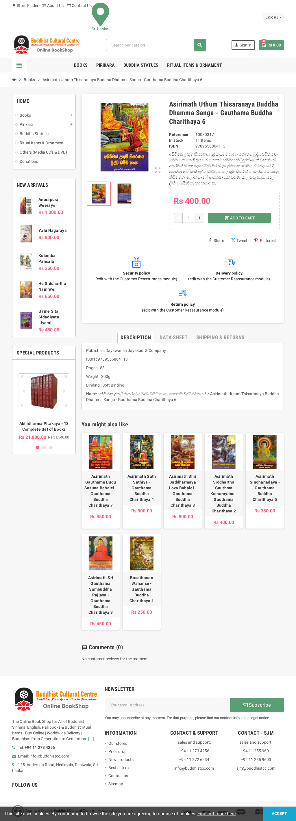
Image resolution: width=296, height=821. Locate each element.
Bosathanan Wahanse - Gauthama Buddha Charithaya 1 (142, 589)
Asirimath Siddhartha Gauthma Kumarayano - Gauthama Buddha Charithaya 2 (223, 493)
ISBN (173, 146)
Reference (178, 134)
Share (219, 240)
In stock (176, 140)
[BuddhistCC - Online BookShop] (46, 44)
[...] (91, 738)
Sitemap (115, 783)
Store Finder (25, 5)
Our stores (117, 743)
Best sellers (118, 767)
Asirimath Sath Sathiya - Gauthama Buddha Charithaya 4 (141, 488)
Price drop (117, 751)
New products (121, 759)
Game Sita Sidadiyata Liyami (48, 317)
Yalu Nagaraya (52, 230)
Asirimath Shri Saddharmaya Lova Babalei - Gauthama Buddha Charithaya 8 (183, 490)
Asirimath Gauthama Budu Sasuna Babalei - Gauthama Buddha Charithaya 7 (100, 490)
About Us (55, 5)
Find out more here (216, 813)
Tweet (241, 240)
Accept (279, 813)
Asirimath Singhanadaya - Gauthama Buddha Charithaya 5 (265, 488)
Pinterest (268, 240)
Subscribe (259, 705)
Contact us (118, 775)
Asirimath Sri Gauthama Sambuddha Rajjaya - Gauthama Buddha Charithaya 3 (100, 595)
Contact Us (81, 5)
